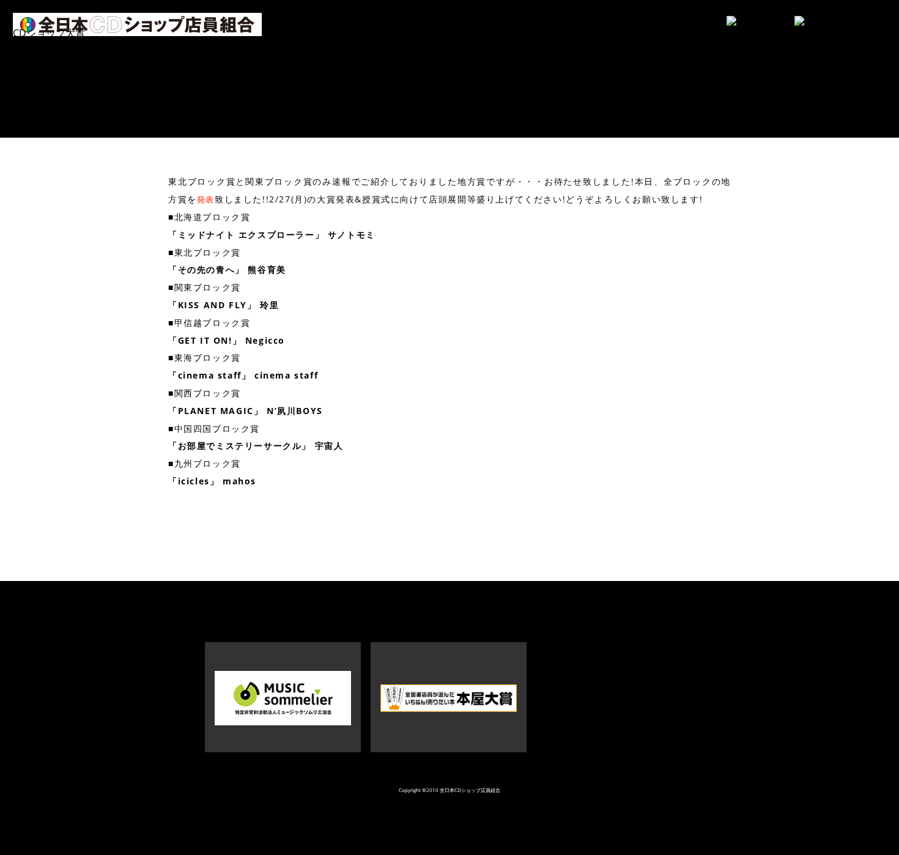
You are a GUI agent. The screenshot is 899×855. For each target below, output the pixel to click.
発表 (206, 199)
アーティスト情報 (52, 47)
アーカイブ (37, 89)
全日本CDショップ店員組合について (93, 103)
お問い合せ (37, 117)
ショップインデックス (62, 75)
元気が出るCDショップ (63, 61)
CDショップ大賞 (49, 33)
